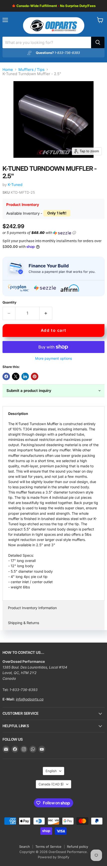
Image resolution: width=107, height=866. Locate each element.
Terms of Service (48, 847)
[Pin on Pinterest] (34, 376)
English (51, 771)
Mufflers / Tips (31, 69)
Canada (51, 784)
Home (7, 69)
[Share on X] (15, 376)
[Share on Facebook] (6, 376)
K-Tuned (15, 184)
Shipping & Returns (23, 623)
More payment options (53, 358)
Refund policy (77, 847)
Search (24, 847)
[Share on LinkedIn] (25, 376)
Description (18, 413)
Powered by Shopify (53, 857)
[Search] (98, 42)
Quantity (9, 302)
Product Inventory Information (32, 608)
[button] (52, 232)
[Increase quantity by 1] (46, 313)
